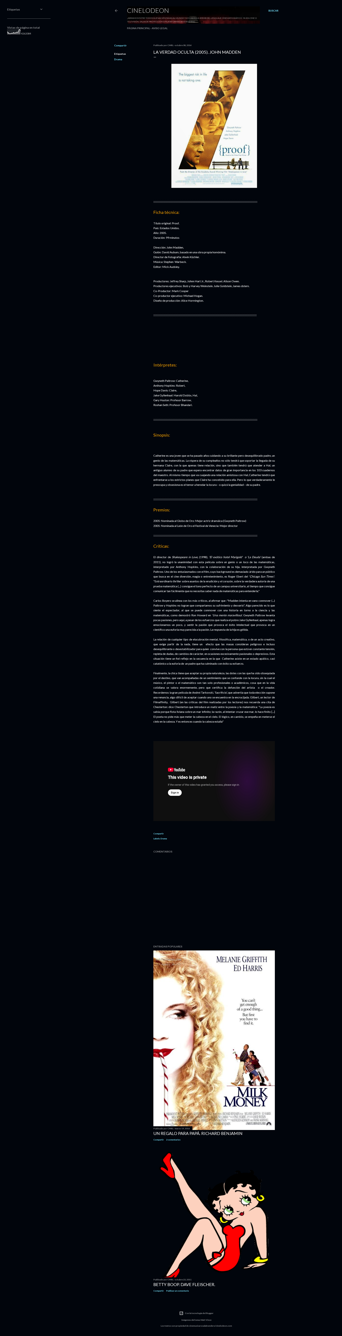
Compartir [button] (120, 45)
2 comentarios (173, 1139)
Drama (118, 59)
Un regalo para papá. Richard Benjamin (197, 1133)
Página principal (138, 28)
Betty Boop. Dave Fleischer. (184, 1284)
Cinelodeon (148, 10)
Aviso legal (160, 28)
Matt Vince (206, 1320)
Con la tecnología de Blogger (199, 1313)
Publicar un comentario (177, 1290)
